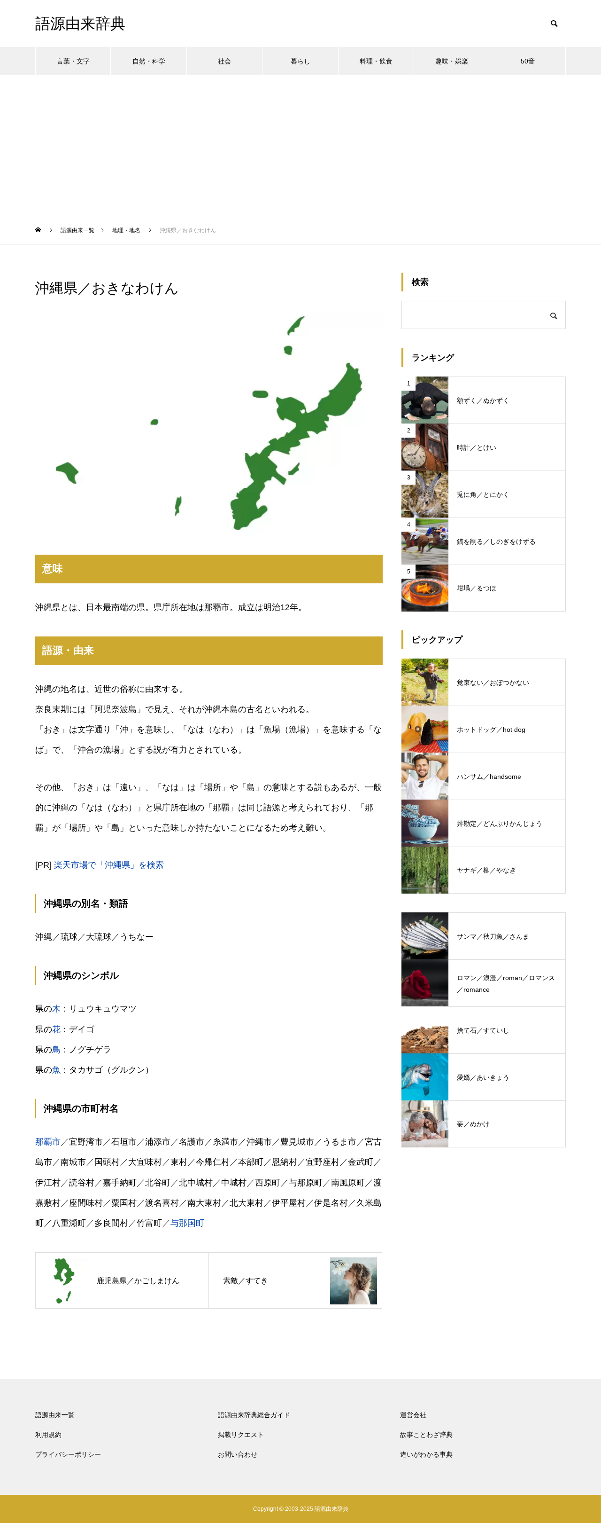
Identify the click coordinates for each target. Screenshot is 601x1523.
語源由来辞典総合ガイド (254, 1415)
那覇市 (48, 1141)
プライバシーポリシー (68, 1454)
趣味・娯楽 (451, 61)
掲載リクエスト (241, 1434)
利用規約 (48, 1434)
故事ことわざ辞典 (426, 1434)
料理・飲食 (376, 61)
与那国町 (187, 1223)
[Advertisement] (300, 146)
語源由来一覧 (55, 1415)
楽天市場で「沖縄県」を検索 (109, 865)
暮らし (300, 61)
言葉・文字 (73, 61)
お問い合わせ (237, 1454)
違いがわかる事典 (426, 1454)
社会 (224, 61)
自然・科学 (148, 61)
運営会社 (413, 1415)
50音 (528, 61)
